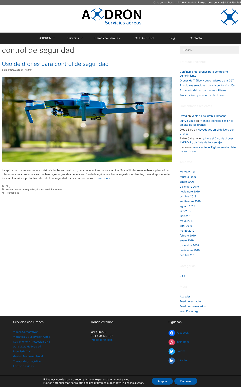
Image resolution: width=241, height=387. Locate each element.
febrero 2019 (188, 235)
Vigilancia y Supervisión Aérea (31, 336)
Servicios (73, 38)
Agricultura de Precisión (27, 346)
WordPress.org (189, 311)
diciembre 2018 (189, 245)
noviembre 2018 (190, 250)
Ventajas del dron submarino (208, 115)
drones (40, 189)
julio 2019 (185, 211)
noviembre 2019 (190, 191)
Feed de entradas (190, 301)
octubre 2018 (188, 255)
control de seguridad (24, 189)
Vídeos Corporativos (25, 331)
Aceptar (162, 381)
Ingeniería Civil (22, 351)
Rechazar (186, 381)
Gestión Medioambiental (28, 356)
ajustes (138, 382)
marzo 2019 (187, 230)
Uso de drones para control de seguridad (55, 63)
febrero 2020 (188, 176)
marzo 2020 (187, 171)
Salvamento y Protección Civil (31, 341)
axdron (9, 189)
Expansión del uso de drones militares (203, 90)
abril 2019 (186, 225)
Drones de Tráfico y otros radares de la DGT (207, 80)
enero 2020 (187, 181)
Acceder (185, 296)
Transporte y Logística (27, 361)
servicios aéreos (53, 189)
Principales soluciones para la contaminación (207, 85)
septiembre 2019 (190, 201)
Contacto (196, 38)
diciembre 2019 (189, 186)
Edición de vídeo (23, 366)
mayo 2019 (187, 220)
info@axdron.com (208, 2)
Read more (103, 178)
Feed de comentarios (193, 306)
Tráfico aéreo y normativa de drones (202, 95)
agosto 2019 (187, 206)
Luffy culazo (187, 120)
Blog (172, 38)
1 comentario (12, 192)
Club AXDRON (144, 38)
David (183, 115)
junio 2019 (186, 215)
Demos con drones (107, 38)
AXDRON (45, 38)
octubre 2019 (188, 196)
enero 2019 (187, 240)
